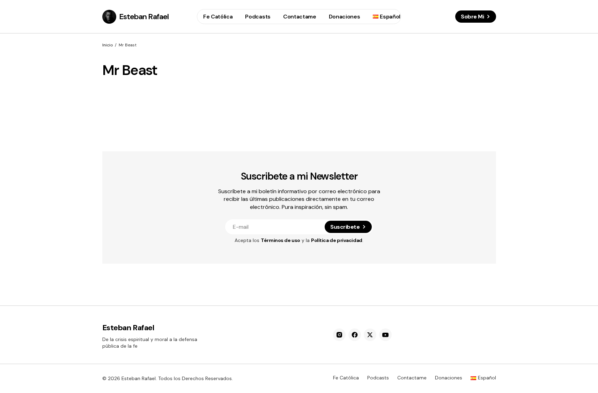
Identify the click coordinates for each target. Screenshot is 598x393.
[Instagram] (339, 334)
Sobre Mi (472, 16)
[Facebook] (354, 334)
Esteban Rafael (144, 16)
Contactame (412, 378)
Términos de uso (280, 240)
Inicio (107, 45)
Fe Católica (346, 378)
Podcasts (378, 378)
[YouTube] (385, 334)
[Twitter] (370, 334)
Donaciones (448, 378)
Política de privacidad (336, 240)
